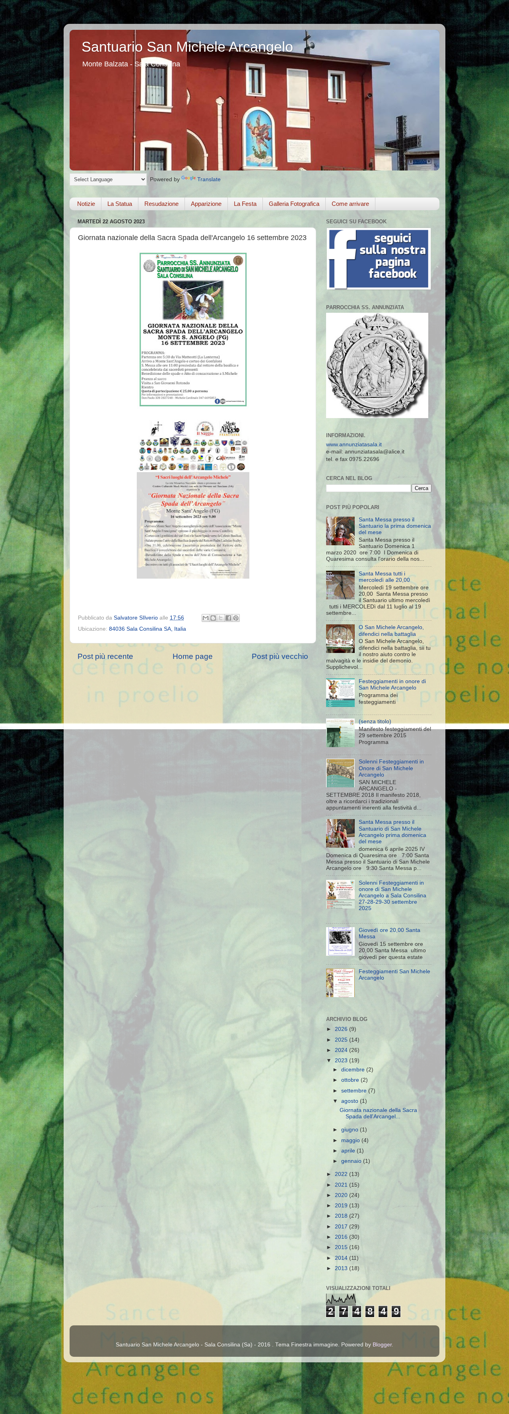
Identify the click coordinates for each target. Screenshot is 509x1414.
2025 (342, 1040)
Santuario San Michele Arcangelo (187, 47)
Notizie (86, 203)
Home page (193, 656)
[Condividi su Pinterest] (236, 618)
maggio (351, 1140)
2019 (342, 1206)
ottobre (351, 1080)
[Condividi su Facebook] (228, 618)
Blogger (382, 1345)
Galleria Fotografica (294, 203)
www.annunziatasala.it (354, 444)
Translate (209, 179)
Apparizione (206, 203)
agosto (350, 1101)
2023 (342, 1060)
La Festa (245, 203)
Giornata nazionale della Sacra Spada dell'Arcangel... (378, 1113)
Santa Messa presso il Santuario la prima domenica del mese (395, 526)
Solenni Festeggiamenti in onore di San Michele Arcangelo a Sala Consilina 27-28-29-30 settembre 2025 (392, 896)
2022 (342, 1174)
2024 (342, 1050)
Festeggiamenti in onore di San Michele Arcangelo (392, 684)
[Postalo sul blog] (213, 618)
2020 (342, 1195)
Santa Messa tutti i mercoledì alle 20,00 (384, 577)
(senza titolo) (375, 721)
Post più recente (105, 656)
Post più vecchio (280, 656)
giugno (350, 1130)
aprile (349, 1151)
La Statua (119, 203)
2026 (342, 1029)
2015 (342, 1247)
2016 (342, 1237)
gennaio (352, 1161)
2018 (342, 1216)
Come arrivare (350, 203)
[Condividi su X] (221, 618)
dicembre (353, 1070)
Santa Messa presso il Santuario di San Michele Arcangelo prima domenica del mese (392, 832)
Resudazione (161, 203)
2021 (342, 1185)
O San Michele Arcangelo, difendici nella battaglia (391, 630)
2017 (342, 1227)
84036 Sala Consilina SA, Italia (147, 629)
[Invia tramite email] (206, 618)
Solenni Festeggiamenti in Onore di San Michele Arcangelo (391, 768)
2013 (342, 1268)
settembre (354, 1091)
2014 (342, 1258)
